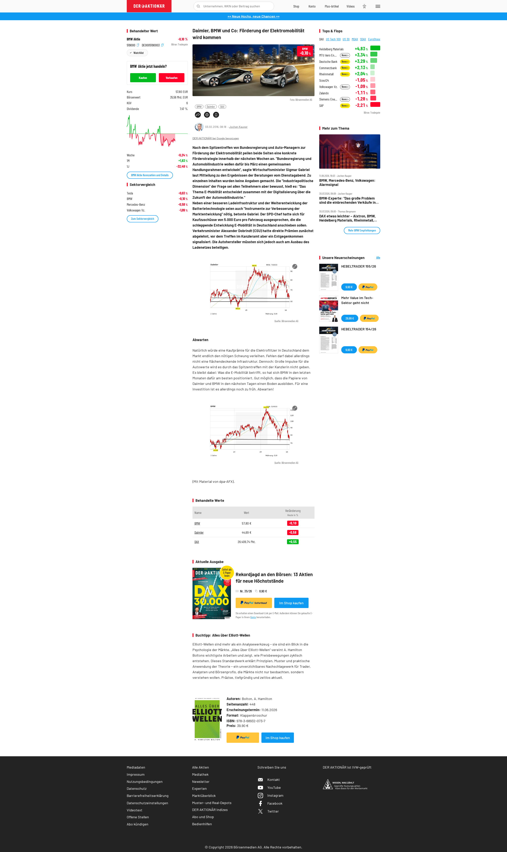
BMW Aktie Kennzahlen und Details (150, 175)
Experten (199, 788)
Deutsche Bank (328, 61)
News (344, 55)
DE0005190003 (151, 44)
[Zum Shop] (296, 6)
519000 (131, 44)
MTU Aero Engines (328, 55)
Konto (253, 617)
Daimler (211, 106)
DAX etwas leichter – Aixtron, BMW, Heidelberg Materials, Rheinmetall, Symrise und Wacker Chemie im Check (347, 218)
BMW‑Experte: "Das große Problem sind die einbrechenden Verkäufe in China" (347, 200)
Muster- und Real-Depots (212, 802)
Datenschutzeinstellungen (147, 803)
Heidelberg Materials (331, 49)
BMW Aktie (133, 39)
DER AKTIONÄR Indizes (210, 809)
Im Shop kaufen (291, 603)
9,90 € (349, 287)
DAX (222, 106)
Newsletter (201, 781)
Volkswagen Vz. (328, 87)
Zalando (324, 93)
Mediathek (200, 774)
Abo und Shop (203, 817)
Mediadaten (136, 767)
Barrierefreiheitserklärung (148, 795)
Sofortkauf (260, 602)
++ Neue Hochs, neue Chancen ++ (254, 16)
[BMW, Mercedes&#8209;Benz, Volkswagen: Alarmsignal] (349, 151)
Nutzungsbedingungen (145, 781)
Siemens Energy (328, 99)
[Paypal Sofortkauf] (243, 737)
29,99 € (350, 318)
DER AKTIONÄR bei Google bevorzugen (216, 138)
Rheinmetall (326, 74)
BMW (199, 106)
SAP (321, 105)
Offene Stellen (138, 817)
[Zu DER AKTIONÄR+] (332, 6)
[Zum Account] (312, 6)
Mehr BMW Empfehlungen (362, 230)
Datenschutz (137, 788)
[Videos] (351, 6)
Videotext (134, 810)
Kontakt (273, 779)
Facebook (274, 803)
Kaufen (143, 77)
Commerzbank (328, 68)
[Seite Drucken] (207, 115)
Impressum (136, 774)
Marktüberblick (204, 795)
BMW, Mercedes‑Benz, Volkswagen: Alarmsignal (347, 182)
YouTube (274, 787)
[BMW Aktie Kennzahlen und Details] (157, 131)
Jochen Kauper (238, 126)
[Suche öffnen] (198, 6)
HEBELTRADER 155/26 (358, 266)
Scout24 (324, 80)
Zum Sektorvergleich (142, 218)
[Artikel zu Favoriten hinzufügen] (216, 115)
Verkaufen (171, 77)
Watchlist (138, 53)
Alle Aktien (200, 767)
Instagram (275, 795)
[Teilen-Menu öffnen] (198, 115)
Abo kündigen (137, 824)
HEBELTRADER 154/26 (358, 329)
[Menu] (377, 6)
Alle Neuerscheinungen (373, 258)
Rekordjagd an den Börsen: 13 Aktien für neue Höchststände (274, 577)
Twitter (273, 811)
